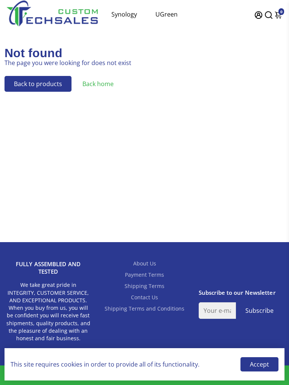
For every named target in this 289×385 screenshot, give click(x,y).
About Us (144, 263)
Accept (259, 364)
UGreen (166, 14)
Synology (124, 14)
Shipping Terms (144, 286)
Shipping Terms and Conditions (144, 308)
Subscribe (259, 310)
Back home (98, 84)
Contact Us (144, 297)
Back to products (38, 84)
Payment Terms (144, 274)
